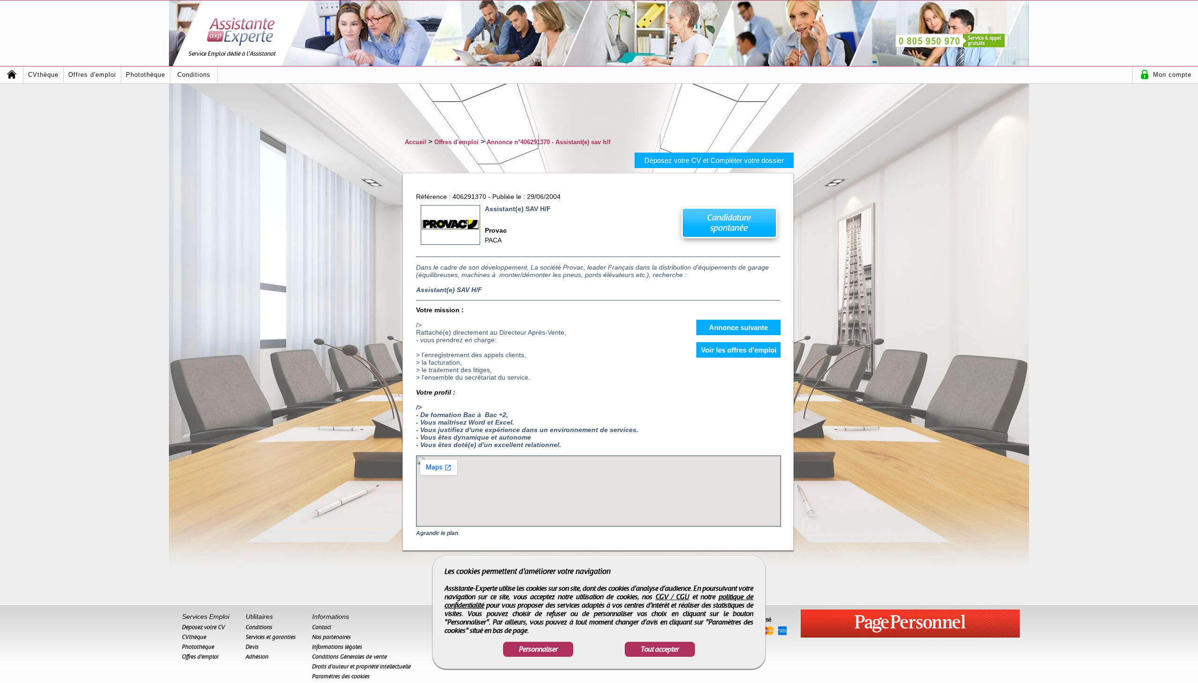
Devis (252, 647)
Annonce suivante (738, 327)
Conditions (194, 74)
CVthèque (43, 74)
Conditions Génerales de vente (349, 657)
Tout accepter (660, 649)
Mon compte (1172, 74)
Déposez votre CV (203, 627)
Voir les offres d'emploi (738, 350)
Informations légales (337, 647)
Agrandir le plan (437, 533)
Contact (321, 627)
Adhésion (257, 657)
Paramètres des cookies (341, 676)
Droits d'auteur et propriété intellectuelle (361, 666)
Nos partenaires (331, 637)
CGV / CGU (673, 597)
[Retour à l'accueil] (11, 74)
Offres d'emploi (92, 74)
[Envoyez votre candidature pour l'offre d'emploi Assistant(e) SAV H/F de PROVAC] (728, 225)
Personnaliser (538, 649)
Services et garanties (271, 637)
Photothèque (145, 74)
